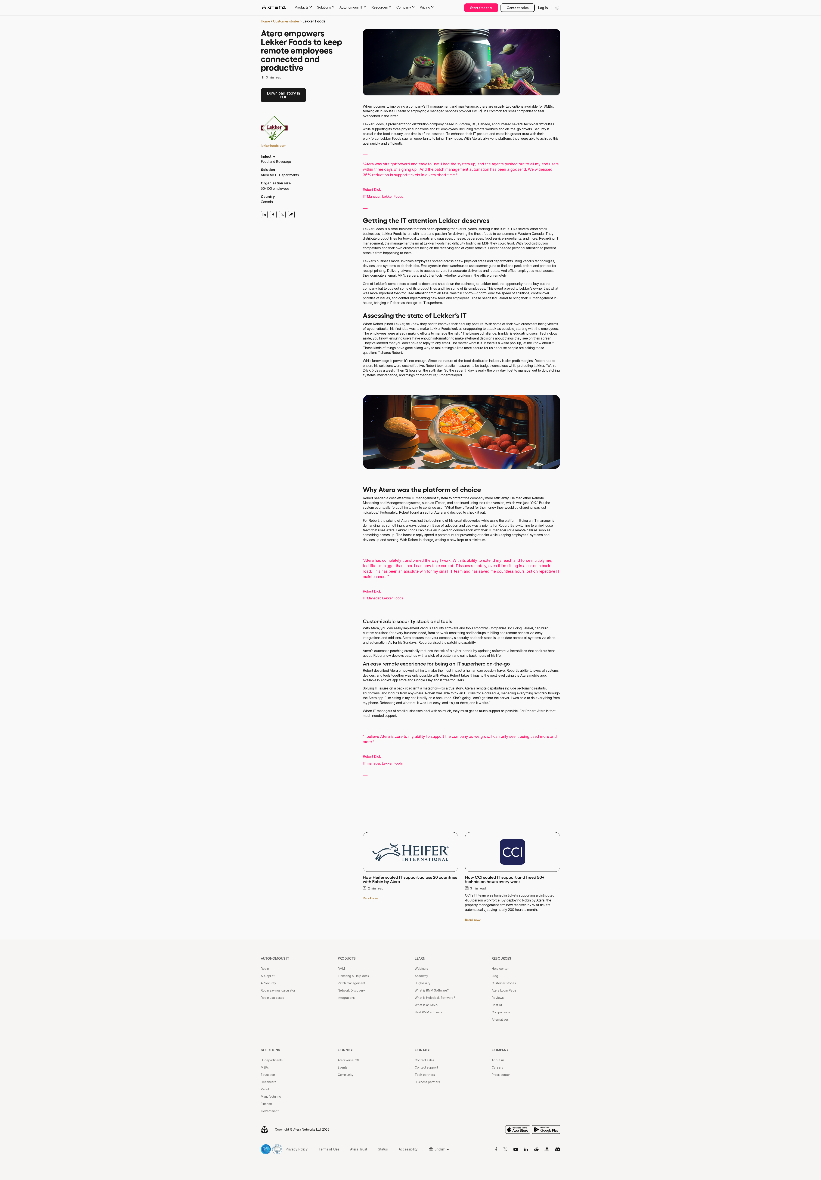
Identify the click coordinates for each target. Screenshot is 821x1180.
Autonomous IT (275, 958)
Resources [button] (379, 7)
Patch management (351, 983)
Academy (421, 976)
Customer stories (286, 21)
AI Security (268, 983)
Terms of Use (329, 1149)
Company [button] (403, 7)
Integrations (346, 997)
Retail (265, 1089)
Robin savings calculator (278, 990)
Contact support (426, 1067)
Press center (501, 1074)
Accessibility (408, 1149)
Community (345, 1074)
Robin (265, 968)
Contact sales (518, 8)
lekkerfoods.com (273, 145)
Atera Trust (358, 1149)
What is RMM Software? (432, 990)
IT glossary (422, 983)
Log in (543, 7)
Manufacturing (271, 1096)
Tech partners (425, 1074)
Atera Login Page (504, 990)
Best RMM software (429, 1012)
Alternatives (500, 1019)
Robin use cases (272, 997)
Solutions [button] (324, 7)
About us (498, 1060)
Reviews (498, 997)
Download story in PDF (283, 95)
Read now (370, 898)
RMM (341, 968)
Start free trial (481, 8)
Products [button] (302, 7)
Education (268, 1074)
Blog (495, 976)
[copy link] (291, 214)
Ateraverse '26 (348, 1060)
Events (342, 1067)
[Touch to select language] (557, 7)
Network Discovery (351, 990)
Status (383, 1149)
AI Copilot (268, 976)
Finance (266, 1104)
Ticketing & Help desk (353, 976)
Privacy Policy (297, 1149)
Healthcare (268, 1082)
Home (265, 21)
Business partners (427, 1082)
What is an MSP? (427, 1005)
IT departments (272, 1060)
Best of (497, 1005)
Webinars (421, 968)
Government (270, 1111)
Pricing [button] (425, 7)
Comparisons (501, 1012)
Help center (500, 968)
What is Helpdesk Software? (435, 997)
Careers (497, 1067)
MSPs (265, 1067)
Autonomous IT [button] (351, 7)
